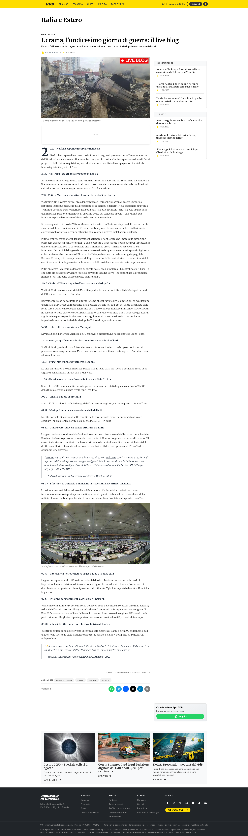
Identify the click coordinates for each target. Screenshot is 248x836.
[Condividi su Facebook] (126, 689)
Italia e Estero (48, 34)
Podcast (113, 800)
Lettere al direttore (118, 812)
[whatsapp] (186, 803)
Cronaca (63, 4)
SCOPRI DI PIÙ (51, 780)
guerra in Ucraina (64, 680)
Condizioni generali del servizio (142, 825)
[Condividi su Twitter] (133, 689)
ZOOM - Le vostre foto (119, 808)
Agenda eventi (116, 804)
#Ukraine (111, 457)
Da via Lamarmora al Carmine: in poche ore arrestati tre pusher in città (179, 100)
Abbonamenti (115, 816)
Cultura (102, 4)
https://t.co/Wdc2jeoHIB (57, 469)
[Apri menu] (42, 4)
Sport (90, 4)
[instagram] (174, 803)
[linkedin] (205, 803)
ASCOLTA (157, 779)
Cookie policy (171, 825)
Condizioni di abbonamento (115, 825)
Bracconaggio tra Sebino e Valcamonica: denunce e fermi (179, 122)
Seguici (183, 716)
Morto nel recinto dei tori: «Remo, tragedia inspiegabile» (176, 136)
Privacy (160, 825)
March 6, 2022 (103, 476)
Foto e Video (117, 4)
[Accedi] (205, 4)
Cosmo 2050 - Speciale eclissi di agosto (66, 766)
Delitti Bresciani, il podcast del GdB (178, 764)
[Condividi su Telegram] (119, 689)
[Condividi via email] (147, 689)
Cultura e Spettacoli (90, 812)
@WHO (50, 457)
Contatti (140, 804)
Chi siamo (141, 800)
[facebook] (167, 803)
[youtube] (193, 803)
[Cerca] (163, 4)
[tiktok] (199, 803)
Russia (80, 680)
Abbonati (196, 4)
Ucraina (105, 680)
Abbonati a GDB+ (176, 810)
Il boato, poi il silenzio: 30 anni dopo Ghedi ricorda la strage (177, 151)
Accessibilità (183, 825)
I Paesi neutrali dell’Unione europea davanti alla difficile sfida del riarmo (177, 85)
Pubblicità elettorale (199, 825)
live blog (92, 680)
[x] (180, 803)
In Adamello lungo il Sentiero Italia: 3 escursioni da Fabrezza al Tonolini (178, 71)
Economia (78, 4)
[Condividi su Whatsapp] (111, 689)
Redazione (142, 808)
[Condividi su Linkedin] (140, 689)
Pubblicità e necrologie (148, 812)
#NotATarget (136, 465)
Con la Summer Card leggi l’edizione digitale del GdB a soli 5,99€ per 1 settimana (124, 768)
